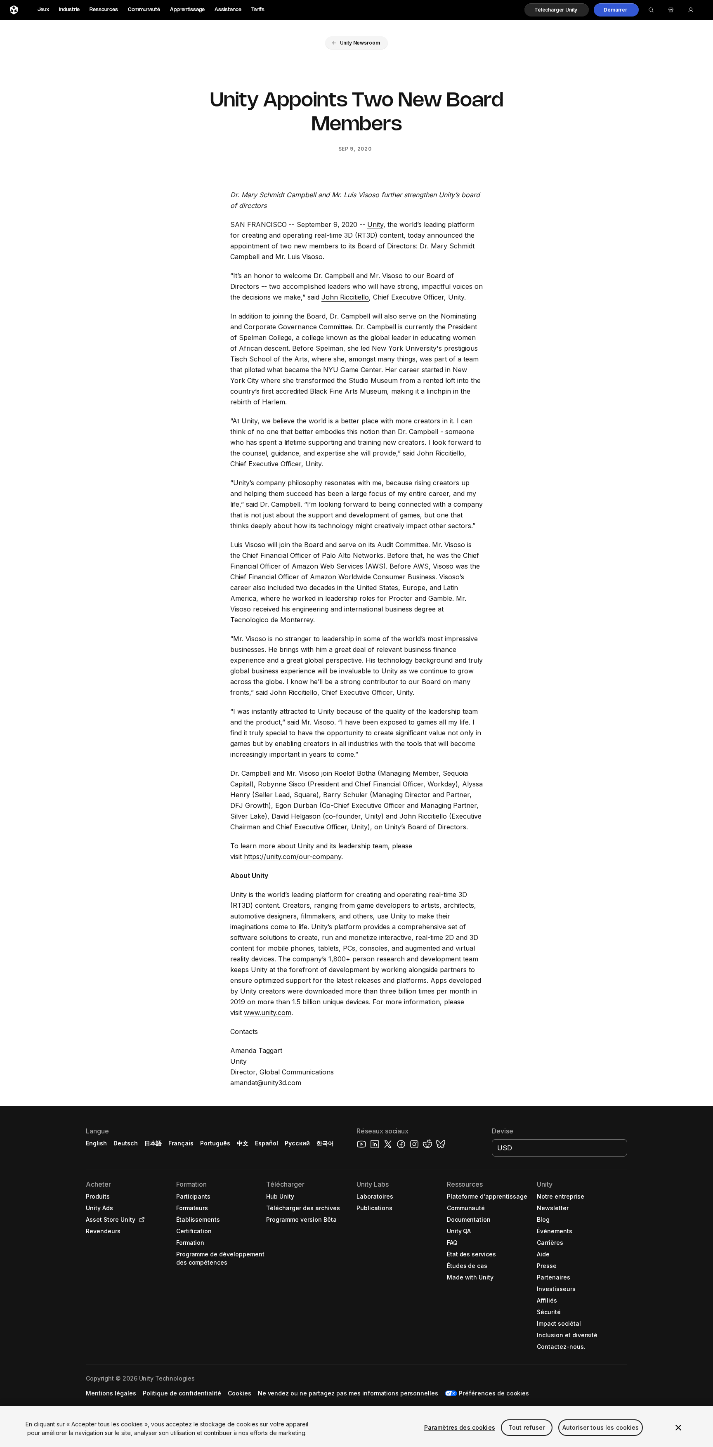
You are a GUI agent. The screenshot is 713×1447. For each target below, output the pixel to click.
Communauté (144, 9)
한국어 (325, 1143)
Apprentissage (187, 9)
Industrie (69, 9)
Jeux (43, 9)
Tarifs (257, 9)
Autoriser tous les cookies (600, 1427)
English (96, 1143)
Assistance (228, 9)
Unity (375, 224)
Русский (297, 1143)
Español (266, 1143)
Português (215, 1143)
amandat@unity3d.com (265, 1083)
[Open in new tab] (140, 1219)
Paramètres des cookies (459, 1427)
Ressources (104, 9)
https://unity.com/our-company (292, 856)
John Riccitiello (345, 297)
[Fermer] (678, 1428)
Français (181, 1143)
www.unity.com (267, 1012)
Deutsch (125, 1143)
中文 (242, 1143)
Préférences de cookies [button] (494, 1393)
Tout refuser (526, 1427)
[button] (556, 10)
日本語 (153, 1143)
